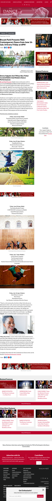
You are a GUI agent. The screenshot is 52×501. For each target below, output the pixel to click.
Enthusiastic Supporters (29, 483)
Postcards (5, 472)
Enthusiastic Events (27, 477)
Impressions (5, 470)
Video (4, 479)
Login (46, 2)
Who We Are (6, 487)
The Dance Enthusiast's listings (13, 354)
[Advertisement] (45, 120)
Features (3, 33)
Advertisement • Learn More (26, 25)
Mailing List (25, 470)
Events (13, 470)
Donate (39, 462)
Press (4, 493)
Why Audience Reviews (29, 474)
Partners (5, 496)
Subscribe (40, 496)
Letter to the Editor (27, 475)
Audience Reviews (29, 2)
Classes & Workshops (16, 472)
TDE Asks (5, 475)
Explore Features (6, 2)
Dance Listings (17, 2)
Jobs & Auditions (15, 474)
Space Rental (14, 475)
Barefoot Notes (6, 477)
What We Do (6, 491)
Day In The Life (6, 474)
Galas (13, 477)
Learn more (21, 461)
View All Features (26, 403)
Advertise (39, 2)
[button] (50, 2)
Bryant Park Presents (5, 82)
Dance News (11, 33)
